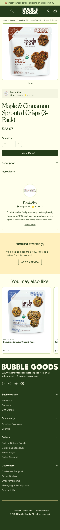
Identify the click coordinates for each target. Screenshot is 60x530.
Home (4, 20)
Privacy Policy (42, 510)
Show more (30, 224)
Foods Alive (15, 92)
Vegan (12, 20)
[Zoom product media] (54, 27)
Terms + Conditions (23, 510)
